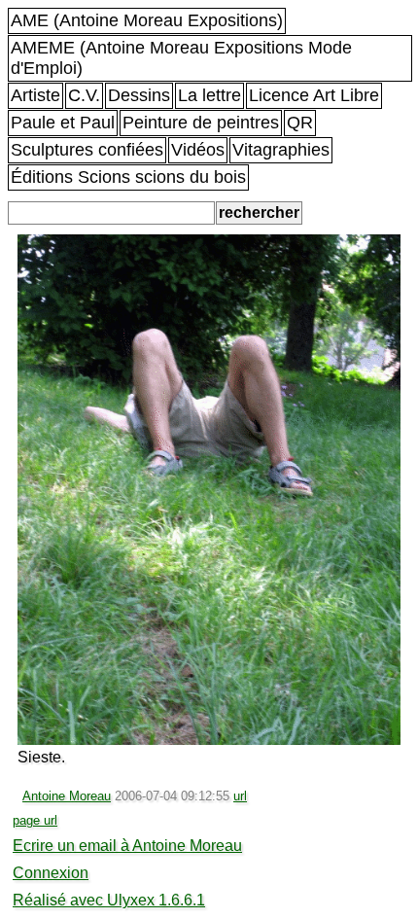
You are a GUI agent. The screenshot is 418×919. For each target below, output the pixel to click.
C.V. (84, 95)
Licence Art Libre (314, 95)
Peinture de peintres (200, 122)
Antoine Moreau (66, 796)
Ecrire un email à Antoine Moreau (127, 845)
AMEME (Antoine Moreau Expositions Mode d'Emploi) (181, 58)
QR (300, 122)
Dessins (139, 95)
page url (35, 820)
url (240, 796)
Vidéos (198, 149)
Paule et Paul (63, 122)
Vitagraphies (281, 149)
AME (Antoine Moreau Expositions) (147, 20)
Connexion (50, 873)
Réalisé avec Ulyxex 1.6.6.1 (109, 900)
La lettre (209, 95)
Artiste (35, 95)
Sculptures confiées (87, 149)
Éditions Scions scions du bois (128, 177)
